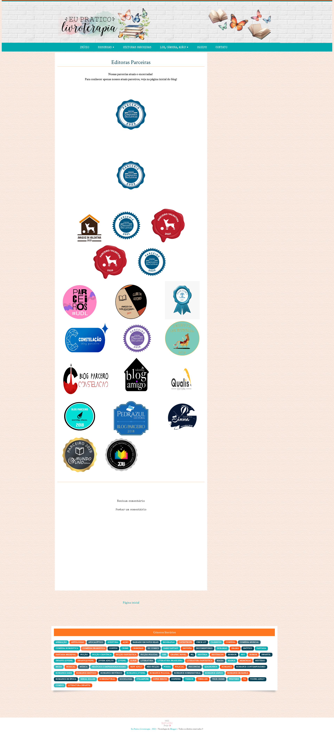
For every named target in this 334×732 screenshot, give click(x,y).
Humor (253, 654)
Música (84, 666)
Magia (220, 660)
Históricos (218, 654)
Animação (61, 642)
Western (234, 679)
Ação (125, 642)
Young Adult (257, 679)
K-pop (133, 660)
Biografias (169, 642)
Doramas (222, 648)
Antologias (77, 642)
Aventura (113, 642)
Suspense (176, 679)
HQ (192, 654)
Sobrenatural (107, 679)
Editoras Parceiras (137, 47)
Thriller (203, 679)
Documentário (204, 648)
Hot (243, 654)
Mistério (260, 660)
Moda (59, 666)
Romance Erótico (86, 673)
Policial (179, 666)
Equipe (202, 47)
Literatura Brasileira (170, 660)
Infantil (266, 654)
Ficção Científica (102, 654)
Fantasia (261, 648)
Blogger (173, 729)
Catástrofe (185, 642)
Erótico (247, 648)
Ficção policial (149, 654)
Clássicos (216, 642)
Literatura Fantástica (199, 660)
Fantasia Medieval (66, 654)
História (202, 654)
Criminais (138, 648)
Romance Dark (64, 673)
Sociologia (126, 679)
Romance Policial (160, 673)
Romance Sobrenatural (187, 673)
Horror (232, 654)
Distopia (187, 648)
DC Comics (153, 648)
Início (84, 47)
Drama (235, 648)
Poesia (167, 666)
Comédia (230, 642)
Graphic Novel (178, 654)
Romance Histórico (111, 673)
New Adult (136, 666)
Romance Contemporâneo (250, 666)
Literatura (147, 660)
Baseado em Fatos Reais (145, 642)
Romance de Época (66, 679)
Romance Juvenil (136, 673)
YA (244, 679)
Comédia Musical (249, 642)
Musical (70, 666)
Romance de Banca (237, 673)
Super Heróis (160, 679)
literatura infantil (79, 685)
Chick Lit (201, 642)
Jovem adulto (106, 660)
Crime (125, 648)
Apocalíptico (95, 642)
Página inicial (131, 603)
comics (60, 685)
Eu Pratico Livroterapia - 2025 (143, 729)
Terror (189, 679)
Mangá (231, 660)
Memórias (245, 660)
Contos (113, 648)
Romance (227, 666)
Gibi (164, 654)
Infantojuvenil (85, 660)
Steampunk (143, 679)
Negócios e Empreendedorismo (109, 666)
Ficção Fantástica (126, 654)
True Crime (218, 679)
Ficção (84, 654)
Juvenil (122, 660)
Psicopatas (194, 666)
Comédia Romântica (67, 648)
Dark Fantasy (170, 648)
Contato (221, 47)
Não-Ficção (153, 666)
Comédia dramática (94, 648)
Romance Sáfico (214, 673)
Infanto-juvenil (64, 660)
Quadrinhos (210, 666)
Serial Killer (88, 679)
